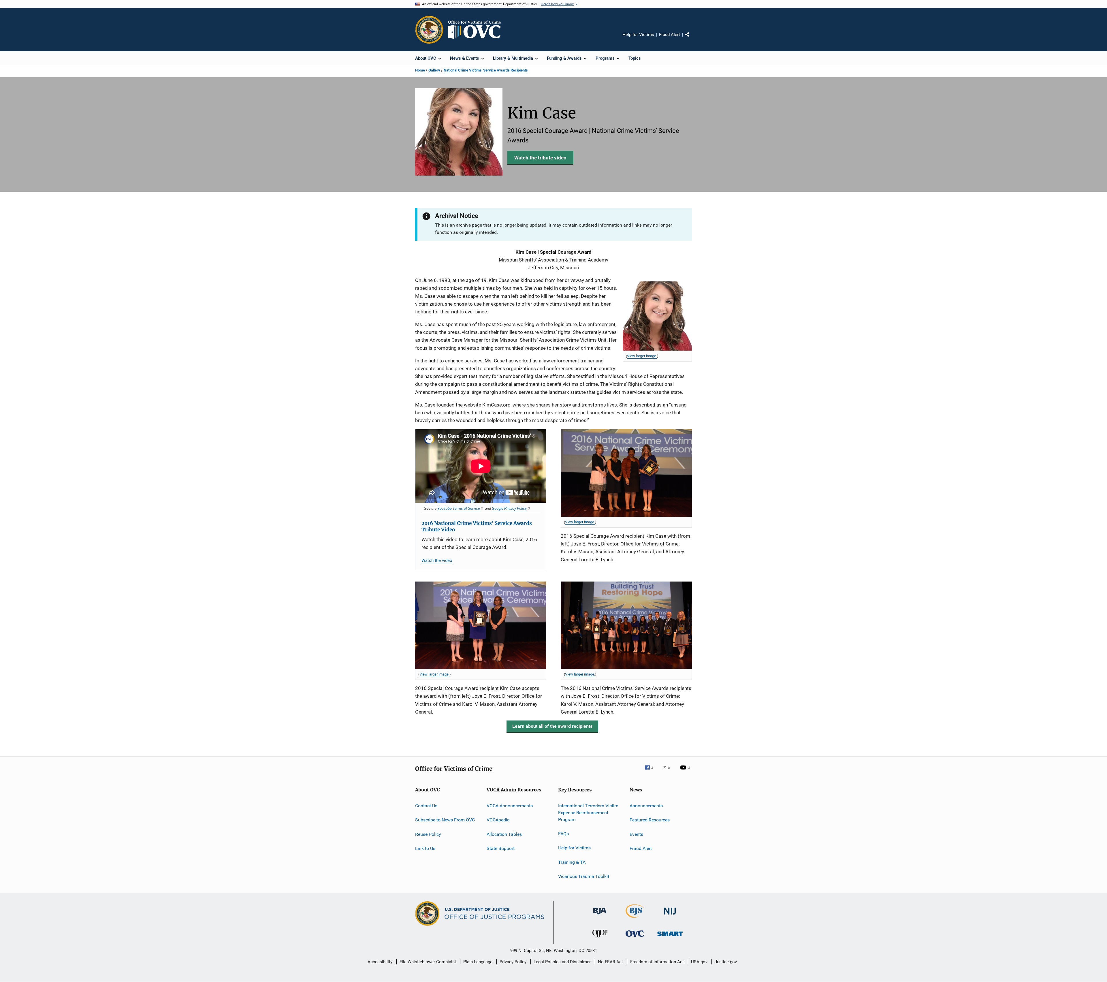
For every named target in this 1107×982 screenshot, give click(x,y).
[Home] (477, 29)
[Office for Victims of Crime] (635, 938)
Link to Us (425, 848)
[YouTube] (686, 771)
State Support (501, 848)
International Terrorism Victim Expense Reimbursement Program (588, 812)
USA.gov (699, 961)
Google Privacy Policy (509, 508)
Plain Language (477, 961)
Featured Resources (650, 820)
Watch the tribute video (540, 158)
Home (420, 70)
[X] (668, 771)
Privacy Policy (513, 961)
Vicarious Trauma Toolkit (583, 876)
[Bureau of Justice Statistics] (635, 919)
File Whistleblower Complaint (428, 961)
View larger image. (642, 356)
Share (692, 38)
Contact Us (426, 805)
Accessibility (380, 961)
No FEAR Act (610, 961)
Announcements (646, 805)
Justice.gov (726, 961)
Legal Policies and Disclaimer (562, 961)
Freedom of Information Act (657, 961)
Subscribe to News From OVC (445, 820)
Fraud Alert (669, 34)
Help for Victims (638, 34)
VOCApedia (498, 820)
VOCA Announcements (510, 805)
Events (636, 834)
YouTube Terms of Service (458, 508)
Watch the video (436, 560)
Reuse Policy (428, 834)
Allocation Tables (504, 834)
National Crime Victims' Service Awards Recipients (486, 70)
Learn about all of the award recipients (552, 726)
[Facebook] (651, 771)
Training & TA (571, 862)
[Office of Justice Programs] (429, 30)
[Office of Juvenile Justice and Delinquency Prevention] (599, 938)
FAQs (563, 833)
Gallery (434, 70)
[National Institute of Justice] (670, 915)
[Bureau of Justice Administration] (600, 915)
